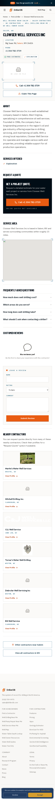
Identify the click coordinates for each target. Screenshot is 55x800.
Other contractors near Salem (29, 644)
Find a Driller (15, 17)
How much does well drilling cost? (20, 297)
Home (5, 17)
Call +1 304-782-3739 (29, 85)
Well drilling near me (36, 23)
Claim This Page (29, 93)
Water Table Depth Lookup (12, 734)
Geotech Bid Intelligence (39, 742)
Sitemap (33, 772)
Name (8, 375)
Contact (5, 765)
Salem (20, 43)
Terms (32, 757)
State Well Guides (9, 742)
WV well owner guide (13, 26)
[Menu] (4, 10)
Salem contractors (41, 21)
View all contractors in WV (27, 653)
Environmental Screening (39, 738)
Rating (9, 385)
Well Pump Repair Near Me (12, 721)
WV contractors (13, 23)
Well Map (41, 10)
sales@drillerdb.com (10, 702)
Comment (9, 396)
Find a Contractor (8, 713)
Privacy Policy (45, 790)
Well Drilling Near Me (10, 717)
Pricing (32, 717)
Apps (32, 721)
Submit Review (28, 418)
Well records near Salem (15, 21)
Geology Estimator (37, 725)
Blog (3, 777)
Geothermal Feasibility (38, 746)
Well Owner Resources (11, 738)
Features (33, 713)
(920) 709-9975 (8, 699)
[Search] (50, 10)
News (4, 769)
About (4, 757)
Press (4, 773)
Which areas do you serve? (16, 304)
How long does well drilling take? (19, 312)
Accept (40, 795)
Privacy (32, 761)
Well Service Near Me (10, 725)
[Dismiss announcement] (51, 3)
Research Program (9, 761)
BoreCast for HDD (36, 730)
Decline (15, 795)
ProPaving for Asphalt (38, 734)
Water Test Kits (8, 746)
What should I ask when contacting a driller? (25, 319)
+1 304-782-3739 (13, 51)
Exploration (32, 57)
